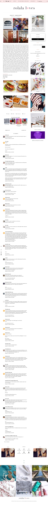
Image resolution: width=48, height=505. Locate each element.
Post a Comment (6, 441)
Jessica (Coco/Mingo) (8, 426)
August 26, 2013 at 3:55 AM (9, 158)
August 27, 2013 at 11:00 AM (9, 377)
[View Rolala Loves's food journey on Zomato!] (37, 140)
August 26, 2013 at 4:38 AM (9, 164)
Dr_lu (6, 141)
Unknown (6, 197)
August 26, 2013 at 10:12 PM (9, 297)
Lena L (6, 398)
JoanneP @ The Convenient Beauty (10, 380)
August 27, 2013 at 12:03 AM (9, 324)
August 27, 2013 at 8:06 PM (9, 412)
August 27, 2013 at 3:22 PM (9, 395)
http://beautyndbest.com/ (9, 199)
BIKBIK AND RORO (8, 292)
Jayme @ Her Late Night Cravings (10, 435)
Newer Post (7, 130)
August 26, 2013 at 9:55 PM (9, 289)
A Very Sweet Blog (8, 231)
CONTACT (14, 1)
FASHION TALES (7, 372)
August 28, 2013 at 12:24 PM (9, 423)
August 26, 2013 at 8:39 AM (9, 200)
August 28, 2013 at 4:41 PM (9, 432)
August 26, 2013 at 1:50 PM (9, 271)
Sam (5, 364)
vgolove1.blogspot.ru (8, 339)
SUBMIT (38, 39)
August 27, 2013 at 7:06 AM (9, 361)
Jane (6, 225)
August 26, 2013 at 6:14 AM (9, 187)
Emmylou (6, 266)
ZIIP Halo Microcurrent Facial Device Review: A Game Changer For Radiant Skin (38, 126)
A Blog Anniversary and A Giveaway (37, 91)
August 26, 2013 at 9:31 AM (9, 222)
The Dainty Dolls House (9, 161)
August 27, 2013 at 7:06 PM (9, 403)
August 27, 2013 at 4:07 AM (9, 329)
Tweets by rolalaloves (37, 129)
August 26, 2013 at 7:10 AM (9, 194)
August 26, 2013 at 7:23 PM (9, 279)
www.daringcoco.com (8, 411)
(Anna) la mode (7, 415)
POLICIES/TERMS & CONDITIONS (23, 1)
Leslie (6, 300)
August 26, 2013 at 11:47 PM (9, 306)
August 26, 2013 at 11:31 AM (9, 241)
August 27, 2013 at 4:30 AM (9, 340)
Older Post (24, 130)
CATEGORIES (32, 1)
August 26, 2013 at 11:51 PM (9, 316)
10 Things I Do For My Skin (37, 111)
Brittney (6, 386)
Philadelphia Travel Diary (25, 125)
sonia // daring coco (8, 406)
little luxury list (7, 282)
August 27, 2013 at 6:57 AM (9, 353)
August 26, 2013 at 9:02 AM (9, 206)
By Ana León (7, 190)
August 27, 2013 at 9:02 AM (9, 369)
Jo (5, 257)
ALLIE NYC (7, 244)
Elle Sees (6, 203)
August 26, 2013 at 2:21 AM (9, 138)
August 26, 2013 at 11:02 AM (9, 228)
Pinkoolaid (6, 309)
